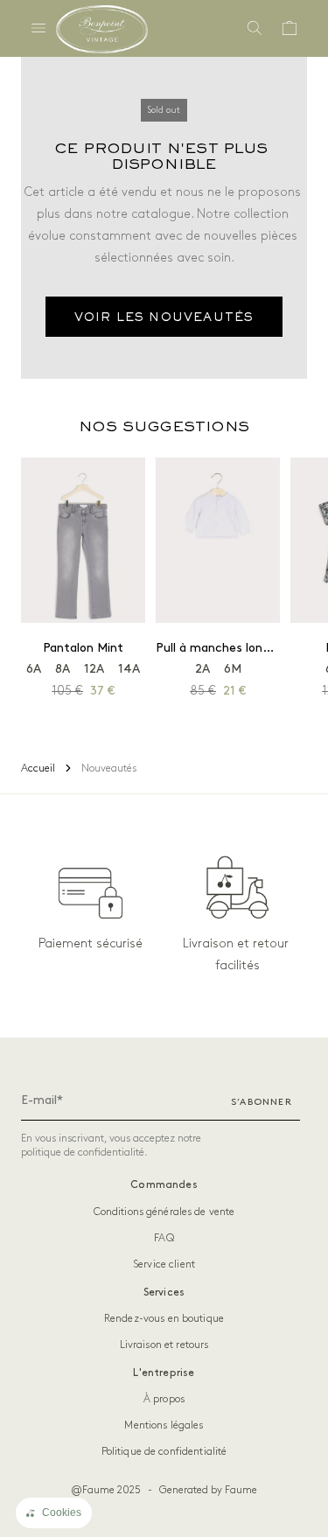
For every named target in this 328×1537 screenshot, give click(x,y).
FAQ (163, 1238)
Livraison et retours (164, 1345)
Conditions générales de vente (164, 1212)
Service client (164, 1264)
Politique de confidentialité (164, 1452)
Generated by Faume (208, 1490)
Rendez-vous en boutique (164, 1319)
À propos (164, 1399)
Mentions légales (163, 1425)
